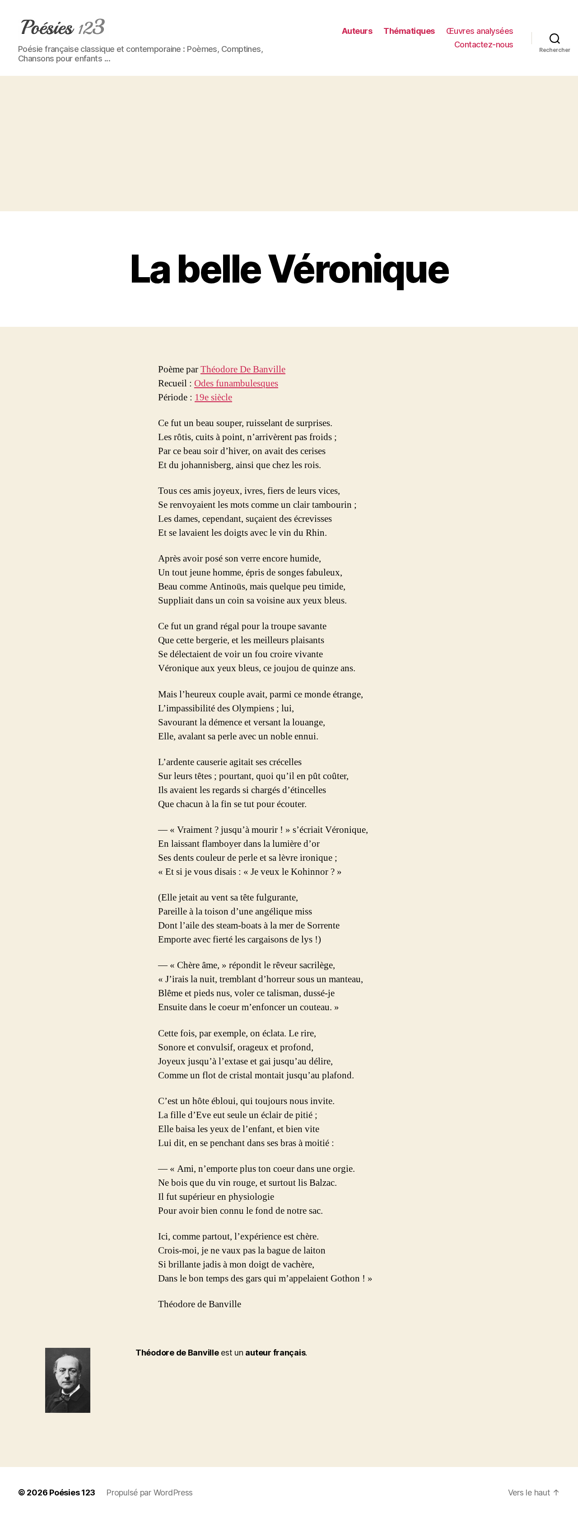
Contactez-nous (483, 44)
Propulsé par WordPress (149, 1492)
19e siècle (213, 397)
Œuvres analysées (479, 31)
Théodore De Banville (242, 369)
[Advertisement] (289, 143)
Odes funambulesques (236, 383)
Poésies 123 (72, 1492)
